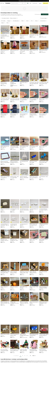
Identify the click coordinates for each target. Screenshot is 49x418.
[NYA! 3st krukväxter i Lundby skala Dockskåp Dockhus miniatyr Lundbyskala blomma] (43, 344)
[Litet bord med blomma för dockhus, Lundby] (14, 329)
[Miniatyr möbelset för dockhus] (5, 281)
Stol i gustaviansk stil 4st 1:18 (24, 162)
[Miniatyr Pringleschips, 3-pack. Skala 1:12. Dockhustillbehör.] (24, 108)
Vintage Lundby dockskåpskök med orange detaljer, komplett (14, 303)
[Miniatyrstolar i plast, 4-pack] (24, 77)
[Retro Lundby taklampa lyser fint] (14, 281)
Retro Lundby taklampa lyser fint (14, 287)
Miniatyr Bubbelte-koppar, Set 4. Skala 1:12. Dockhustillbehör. (34, 147)
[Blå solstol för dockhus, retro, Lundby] (34, 156)
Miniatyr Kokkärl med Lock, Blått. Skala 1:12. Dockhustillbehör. (5, 147)
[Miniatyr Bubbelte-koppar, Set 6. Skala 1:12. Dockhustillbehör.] (24, 141)
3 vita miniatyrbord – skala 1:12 (43, 177)
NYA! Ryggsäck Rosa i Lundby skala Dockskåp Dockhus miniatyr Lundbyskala (33, 350)
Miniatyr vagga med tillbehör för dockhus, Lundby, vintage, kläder (33, 272)
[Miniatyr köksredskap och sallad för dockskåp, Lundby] (5, 296)
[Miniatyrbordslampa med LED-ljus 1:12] (14, 29)
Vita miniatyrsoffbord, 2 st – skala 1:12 (34, 209)
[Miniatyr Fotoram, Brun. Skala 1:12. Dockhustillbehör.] (5, 156)
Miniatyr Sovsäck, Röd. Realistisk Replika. (4, 114)
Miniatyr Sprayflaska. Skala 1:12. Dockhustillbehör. (24, 99)
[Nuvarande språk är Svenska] (28, 3)
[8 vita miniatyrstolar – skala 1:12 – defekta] (14, 203)
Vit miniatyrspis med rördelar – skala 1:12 (13, 225)
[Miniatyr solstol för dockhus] (5, 329)
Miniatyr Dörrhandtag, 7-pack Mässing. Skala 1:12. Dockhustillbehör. (14, 162)
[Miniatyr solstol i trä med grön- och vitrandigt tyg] (34, 171)
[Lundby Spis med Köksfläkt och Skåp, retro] (43, 218)
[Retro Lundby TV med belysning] (24, 281)
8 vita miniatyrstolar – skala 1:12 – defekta (14, 209)
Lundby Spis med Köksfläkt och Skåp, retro (43, 225)
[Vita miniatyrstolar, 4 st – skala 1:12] (24, 218)
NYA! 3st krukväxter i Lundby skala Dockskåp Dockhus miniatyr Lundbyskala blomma (43, 350)
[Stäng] (48, 0)
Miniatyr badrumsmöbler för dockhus (34, 302)
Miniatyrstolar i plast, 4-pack (24, 83)
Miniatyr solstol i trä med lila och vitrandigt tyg (5, 177)
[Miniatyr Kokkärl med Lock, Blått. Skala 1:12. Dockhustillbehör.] (5, 141)
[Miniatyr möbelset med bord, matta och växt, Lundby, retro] (34, 218)
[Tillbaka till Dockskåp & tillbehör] (1, 18)
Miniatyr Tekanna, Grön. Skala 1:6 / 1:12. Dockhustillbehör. (43, 147)
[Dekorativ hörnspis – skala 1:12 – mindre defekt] (14, 171)
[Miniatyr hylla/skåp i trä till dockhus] (34, 44)
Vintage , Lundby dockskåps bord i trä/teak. (24, 51)
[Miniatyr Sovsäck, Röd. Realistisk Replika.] (5, 108)
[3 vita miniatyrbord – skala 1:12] (43, 171)
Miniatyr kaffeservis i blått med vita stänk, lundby (43, 162)
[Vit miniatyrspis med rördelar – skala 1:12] (14, 218)
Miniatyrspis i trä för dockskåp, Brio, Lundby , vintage (14, 240)
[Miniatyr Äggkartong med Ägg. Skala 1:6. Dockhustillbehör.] (43, 234)
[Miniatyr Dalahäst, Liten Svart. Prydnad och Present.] (43, 108)
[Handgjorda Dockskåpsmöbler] (14, 77)
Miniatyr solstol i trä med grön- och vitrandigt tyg (34, 177)
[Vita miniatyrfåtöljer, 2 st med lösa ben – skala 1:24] (5, 218)
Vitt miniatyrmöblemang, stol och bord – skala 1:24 (43, 209)
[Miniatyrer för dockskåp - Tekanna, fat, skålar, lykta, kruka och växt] (24, 296)
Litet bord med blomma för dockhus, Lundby (14, 335)
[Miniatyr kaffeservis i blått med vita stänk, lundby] (43, 156)
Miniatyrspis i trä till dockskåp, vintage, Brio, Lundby (4, 240)
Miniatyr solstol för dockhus (5, 334)
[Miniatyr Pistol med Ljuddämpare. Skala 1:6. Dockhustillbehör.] (34, 108)
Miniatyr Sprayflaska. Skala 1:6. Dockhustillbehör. (34, 99)
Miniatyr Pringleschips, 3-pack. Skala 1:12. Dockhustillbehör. (24, 114)
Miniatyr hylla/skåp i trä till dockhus (34, 51)
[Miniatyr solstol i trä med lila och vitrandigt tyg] (5, 171)
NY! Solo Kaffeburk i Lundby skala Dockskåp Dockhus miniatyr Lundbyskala (14, 350)
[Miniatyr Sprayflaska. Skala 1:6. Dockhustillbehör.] (34, 93)
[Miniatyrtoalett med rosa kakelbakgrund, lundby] (43, 296)
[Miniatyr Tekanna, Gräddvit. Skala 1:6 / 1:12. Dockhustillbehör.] (43, 93)
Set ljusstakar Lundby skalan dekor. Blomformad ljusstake (14, 99)
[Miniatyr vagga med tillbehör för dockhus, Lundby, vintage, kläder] (34, 266)
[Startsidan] (7, 3)
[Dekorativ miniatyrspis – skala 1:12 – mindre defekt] (24, 171)
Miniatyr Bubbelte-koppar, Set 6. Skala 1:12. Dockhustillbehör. (24, 147)
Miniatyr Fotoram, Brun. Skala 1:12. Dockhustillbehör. (5, 162)
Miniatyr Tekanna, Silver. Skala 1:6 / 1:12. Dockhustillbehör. (33, 240)
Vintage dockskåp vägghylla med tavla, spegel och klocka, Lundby (43, 335)
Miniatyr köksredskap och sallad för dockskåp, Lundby (5, 302)
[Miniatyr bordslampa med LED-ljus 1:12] (14, 44)
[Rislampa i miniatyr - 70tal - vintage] (34, 281)
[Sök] (22, 3)
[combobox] (17, 3)
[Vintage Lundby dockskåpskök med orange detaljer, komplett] (14, 296)
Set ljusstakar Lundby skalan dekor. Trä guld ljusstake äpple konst (5, 99)
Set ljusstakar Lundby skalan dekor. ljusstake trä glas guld (43, 83)
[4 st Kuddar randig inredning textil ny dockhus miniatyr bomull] (5, 29)
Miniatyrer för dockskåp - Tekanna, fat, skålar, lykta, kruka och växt (24, 303)
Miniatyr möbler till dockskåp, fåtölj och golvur (24, 335)
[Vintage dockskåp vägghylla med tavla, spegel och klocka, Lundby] (43, 329)
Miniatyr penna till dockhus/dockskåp (4, 83)
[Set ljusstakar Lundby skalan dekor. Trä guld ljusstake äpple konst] (5, 93)
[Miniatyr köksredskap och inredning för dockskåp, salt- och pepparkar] (43, 281)
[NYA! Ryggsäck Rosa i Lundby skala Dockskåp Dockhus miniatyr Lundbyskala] (34, 344)
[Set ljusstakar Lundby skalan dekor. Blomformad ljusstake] (14, 93)
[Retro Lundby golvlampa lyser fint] (43, 266)
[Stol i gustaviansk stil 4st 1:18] (24, 156)
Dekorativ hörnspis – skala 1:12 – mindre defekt (14, 177)
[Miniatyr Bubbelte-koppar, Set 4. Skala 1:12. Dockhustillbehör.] (34, 141)
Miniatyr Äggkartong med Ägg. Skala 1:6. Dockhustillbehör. (43, 240)
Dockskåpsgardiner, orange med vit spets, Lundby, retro (5, 272)
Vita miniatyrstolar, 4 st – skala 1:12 (24, 225)
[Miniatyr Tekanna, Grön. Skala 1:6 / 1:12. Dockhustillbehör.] (43, 141)
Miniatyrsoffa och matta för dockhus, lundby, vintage (24, 272)
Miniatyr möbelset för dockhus (4, 287)
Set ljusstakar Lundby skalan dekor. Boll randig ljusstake (34, 83)
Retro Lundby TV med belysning (23, 287)
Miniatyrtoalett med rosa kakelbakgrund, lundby (43, 302)
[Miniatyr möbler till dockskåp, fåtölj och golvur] (24, 329)
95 (30, 355)
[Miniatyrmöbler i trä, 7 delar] (34, 29)
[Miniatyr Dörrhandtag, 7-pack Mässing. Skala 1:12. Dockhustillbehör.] (14, 156)
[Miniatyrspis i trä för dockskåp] (24, 234)
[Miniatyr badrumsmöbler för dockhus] (34, 296)
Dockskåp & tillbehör (5, 18)
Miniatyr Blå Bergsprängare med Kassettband (34, 335)
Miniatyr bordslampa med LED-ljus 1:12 (14, 51)
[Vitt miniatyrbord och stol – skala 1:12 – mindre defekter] (24, 203)
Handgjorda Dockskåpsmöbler (13, 83)
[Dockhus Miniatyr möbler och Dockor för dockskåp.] (14, 141)
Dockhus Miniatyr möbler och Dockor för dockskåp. (14, 147)
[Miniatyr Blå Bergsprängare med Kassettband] (34, 329)
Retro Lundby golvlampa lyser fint (43, 272)
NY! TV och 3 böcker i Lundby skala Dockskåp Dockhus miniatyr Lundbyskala (4, 350)
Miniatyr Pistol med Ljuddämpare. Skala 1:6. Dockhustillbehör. (33, 114)
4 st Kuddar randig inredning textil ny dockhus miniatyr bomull (5, 36)
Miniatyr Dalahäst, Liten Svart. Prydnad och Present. (43, 114)
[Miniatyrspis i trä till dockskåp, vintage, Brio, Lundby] (5, 234)
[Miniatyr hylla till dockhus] (43, 44)
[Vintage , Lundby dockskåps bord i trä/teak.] (24, 44)
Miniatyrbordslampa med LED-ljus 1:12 (14, 35)
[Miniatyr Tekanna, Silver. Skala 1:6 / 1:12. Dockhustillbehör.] (34, 234)
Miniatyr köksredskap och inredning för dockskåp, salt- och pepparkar (43, 287)
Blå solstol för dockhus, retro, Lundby (33, 162)
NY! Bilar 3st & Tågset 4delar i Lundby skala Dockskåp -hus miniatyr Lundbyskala (23, 350)
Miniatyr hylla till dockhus (43, 50)
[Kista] (43, 29)
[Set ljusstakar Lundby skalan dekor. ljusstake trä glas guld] (43, 77)
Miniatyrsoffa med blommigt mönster (5, 209)
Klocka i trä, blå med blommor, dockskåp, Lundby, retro (13, 272)
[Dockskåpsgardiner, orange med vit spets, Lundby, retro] (5, 266)
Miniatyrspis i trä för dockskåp (23, 240)
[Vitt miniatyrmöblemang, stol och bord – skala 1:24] (43, 203)
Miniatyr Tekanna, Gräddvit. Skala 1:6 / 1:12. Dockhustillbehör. (43, 99)
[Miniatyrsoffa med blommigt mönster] (5, 203)
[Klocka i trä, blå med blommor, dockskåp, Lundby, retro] (14, 266)
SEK (30, 3)
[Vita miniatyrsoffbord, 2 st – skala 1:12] (34, 203)
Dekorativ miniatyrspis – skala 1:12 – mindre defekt (24, 177)
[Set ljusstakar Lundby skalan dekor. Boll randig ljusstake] (34, 77)
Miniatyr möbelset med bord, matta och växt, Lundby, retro (33, 225)
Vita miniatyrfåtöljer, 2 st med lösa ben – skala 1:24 (5, 225)
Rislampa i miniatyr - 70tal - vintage (34, 287)
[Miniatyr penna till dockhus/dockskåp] (5, 77)
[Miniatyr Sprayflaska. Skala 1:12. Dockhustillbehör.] (24, 93)
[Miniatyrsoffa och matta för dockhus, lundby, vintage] (24, 266)
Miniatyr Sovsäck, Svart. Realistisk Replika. (14, 114)
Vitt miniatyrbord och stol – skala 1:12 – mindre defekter (24, 209)
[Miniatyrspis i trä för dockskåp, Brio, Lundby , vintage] (14, 234)
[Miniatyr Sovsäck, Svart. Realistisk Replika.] (14, 108)
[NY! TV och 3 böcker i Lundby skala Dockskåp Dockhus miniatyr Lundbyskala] (5, 344)
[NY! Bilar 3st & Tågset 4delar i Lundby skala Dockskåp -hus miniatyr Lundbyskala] (24, 344)
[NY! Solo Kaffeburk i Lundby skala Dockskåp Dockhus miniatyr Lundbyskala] (14, 344)
